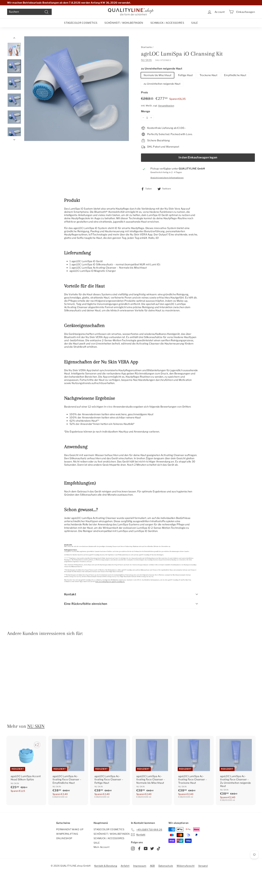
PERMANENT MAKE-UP (69, 829)
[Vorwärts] (14, 138)
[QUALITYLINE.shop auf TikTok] (158, 848)
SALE (194, 22)
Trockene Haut (208, 74)
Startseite (146, 47)
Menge (145, 111)
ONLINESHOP (64, 838)
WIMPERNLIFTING (67, 833)
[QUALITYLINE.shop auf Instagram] (133, 848)
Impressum (139, 865)
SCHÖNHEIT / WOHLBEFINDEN (123, 22)
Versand (203, 865)
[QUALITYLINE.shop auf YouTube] (146, 848)
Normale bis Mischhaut (157, 74)
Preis (144, 92)
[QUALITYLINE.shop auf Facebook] (139, 848)
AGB (152, 865)
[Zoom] (76, 88)
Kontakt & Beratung (105, 865)
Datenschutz (165, 865)
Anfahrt (125, 865)
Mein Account (101, 847)
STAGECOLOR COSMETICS (80, 22)
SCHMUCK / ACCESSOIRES (167, 22)
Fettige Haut (185, 74)
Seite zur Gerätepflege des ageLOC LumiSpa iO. (110, 581)
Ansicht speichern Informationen (167, 177)
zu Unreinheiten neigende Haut (161, 68)
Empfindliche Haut (235, 74)
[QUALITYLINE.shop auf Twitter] (152, 848)
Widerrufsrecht (186, 865)
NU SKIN (146, 59)
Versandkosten (166, 105)
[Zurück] (14, 38)
